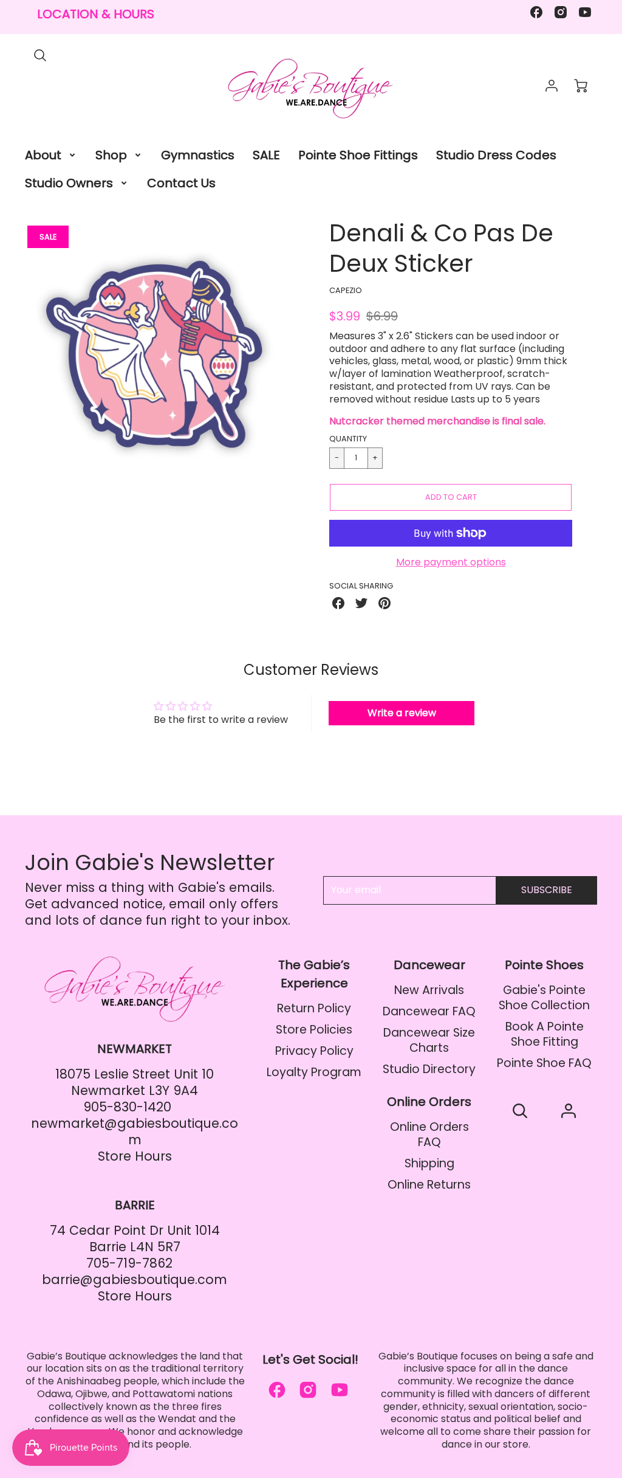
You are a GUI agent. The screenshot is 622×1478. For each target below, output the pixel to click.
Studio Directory (429, 1069)
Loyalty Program (314, 1072)
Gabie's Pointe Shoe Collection (544, 998)
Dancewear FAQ (429, 1011)
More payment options (451, 562)
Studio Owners (69, 183)
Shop (111, 155)
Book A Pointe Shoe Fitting (544, 1034)
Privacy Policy (314, 1051)
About (43, 155)
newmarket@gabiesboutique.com (134, 1131)
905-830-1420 (127, 1107)
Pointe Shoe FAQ (544, 1063)
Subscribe (546, 890)
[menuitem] (51, 155)
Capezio (345, 290)
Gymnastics (197, 155)
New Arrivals (429, 990)
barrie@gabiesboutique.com (134, 1279)
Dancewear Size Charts (429, 1040)
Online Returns (429, 1184)
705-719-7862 (129, 1263)
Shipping (429, 1163)
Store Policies (314, 1029)
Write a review (401, 713)
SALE (266, 155)
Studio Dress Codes (496, 155)
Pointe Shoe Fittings (358, 155)
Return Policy (314, 1008)
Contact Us (181, 183)
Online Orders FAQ (429, 1134)
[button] (450, 497)
